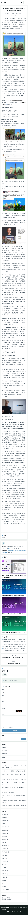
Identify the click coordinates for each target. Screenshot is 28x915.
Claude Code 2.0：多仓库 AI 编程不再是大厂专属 (14, 779)
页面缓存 (5, 861)
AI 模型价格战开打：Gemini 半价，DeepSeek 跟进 (14, 788)
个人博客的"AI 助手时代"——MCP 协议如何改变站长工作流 (14, 801)
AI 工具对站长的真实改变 (8, 792)
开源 (4, 880)
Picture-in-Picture (15, 100)
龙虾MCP (5, 871)
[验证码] (19, 711)
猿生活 (3, 757)
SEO (4, 823)
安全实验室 (4, 754)
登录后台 (4, 900)
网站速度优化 (6, 839)
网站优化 (5, 833)
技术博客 (4, 747)
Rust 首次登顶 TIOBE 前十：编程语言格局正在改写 (13, 796)
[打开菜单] (25, 2)
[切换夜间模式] (22, 2)
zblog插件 (4, 750)
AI (3, 883)
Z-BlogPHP (5, 827)
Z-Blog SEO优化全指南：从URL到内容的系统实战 (14, 805)
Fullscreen (23, 102)
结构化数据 (5, 842)
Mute (4, 104)
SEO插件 (5, 814)
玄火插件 (5, 820)
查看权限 (9, 900)
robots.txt (5, 858)
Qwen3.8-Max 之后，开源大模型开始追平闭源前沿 (13, 783)
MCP (4, 864)
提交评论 (15, 730)
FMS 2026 (5, 889)
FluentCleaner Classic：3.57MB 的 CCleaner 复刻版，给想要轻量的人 (14, 766)
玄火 (9, 548)
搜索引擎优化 (6, 830)
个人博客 (5, 874)
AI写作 (4, 867)
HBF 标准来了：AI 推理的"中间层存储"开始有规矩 (14, 771)
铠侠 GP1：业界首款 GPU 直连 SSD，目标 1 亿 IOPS (13, 775)
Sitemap (5, 855)
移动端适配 (5, 845)
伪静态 (4, 836)
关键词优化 (5, 852)
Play (21, 100)
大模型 (4, 877)
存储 (4, 886)
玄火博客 (7, 907)
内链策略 (5, 849)
